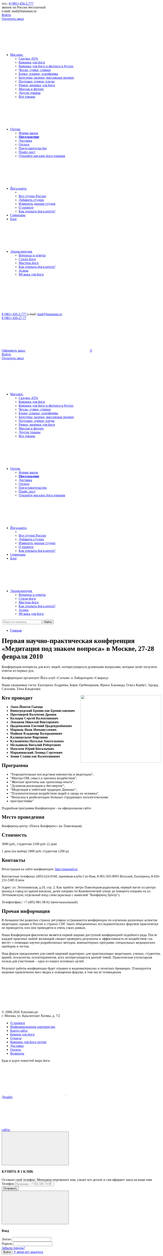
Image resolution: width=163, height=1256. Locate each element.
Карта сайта (18, 1030)
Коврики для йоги (32, 62)
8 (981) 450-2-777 (21, 3)
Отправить (10, 1188)
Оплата (24, 144)
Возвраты (17, 1053)
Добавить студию (31, 200)
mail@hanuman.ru (49, 314)
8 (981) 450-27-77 (14, 318)
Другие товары (30, 93)
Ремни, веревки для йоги (37, 85)
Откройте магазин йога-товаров (42, 156)
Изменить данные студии (37, 203)
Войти (6, 15)
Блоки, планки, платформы (38, 74)
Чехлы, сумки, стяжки (35, 70)
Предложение (29, 137)
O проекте (17, 1023)
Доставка (25, 140)
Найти (48, 622)
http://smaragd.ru (66, 869)
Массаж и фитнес (31, 89)
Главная (16, 630)
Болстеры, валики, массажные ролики (46, 77)
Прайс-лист (27, 152)
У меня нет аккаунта (28, 1252)
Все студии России (32, 196)
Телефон (8, 1184)
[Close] (35, 1148)
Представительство (33, 148)
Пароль (7, 1243)
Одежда (15, 1038)
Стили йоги (27, 259)
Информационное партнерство (32, 1027)
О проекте (26, 207)
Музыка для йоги (31, 274)
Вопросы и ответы (32, 255)
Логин (6, 1239)
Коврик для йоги (22, 1034)
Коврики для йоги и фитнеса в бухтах (46, 66)
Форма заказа (28, 133)
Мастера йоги (29, 263)
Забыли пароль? (13, 1248)
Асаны (23, 270)
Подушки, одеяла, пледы (37, 81)
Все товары (27, 96)
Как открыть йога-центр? (37, 211)
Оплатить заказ (13, 19)
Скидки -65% (28, 58)
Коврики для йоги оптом (28, 1042)
